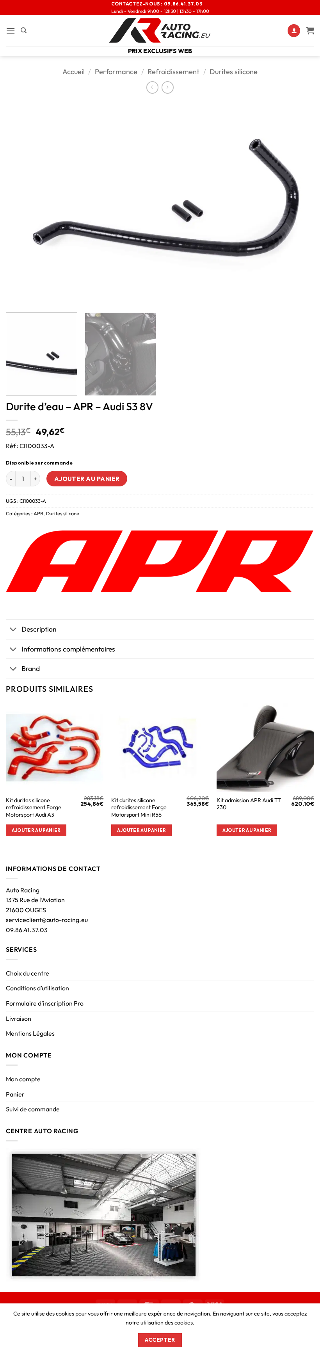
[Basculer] (13, 630)
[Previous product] (168, 87)
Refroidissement (173, 71)
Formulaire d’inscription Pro (45, 1003)
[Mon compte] (294, 30)
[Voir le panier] (310, 30)
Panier (15, 1094)
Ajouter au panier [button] (36, 830)
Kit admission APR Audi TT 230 (249, 804)
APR (38, 513)
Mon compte (23, 1079)
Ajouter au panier (87, 478)
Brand (30, 668)
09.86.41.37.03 (27, 930)
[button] (10, 30)
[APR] (159, 561)
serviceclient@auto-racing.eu (47, 920)
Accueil (73, 71)
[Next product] (152, 87)
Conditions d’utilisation (37, 988)
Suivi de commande (33, 1109)
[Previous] (22, 203)
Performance (116, 71)
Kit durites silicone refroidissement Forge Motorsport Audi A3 (33, 807)
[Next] (298, 203)
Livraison (18, 1018)
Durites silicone (234, 71)
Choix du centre (27, 973)
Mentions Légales (30, 1033)
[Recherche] (24, 30)
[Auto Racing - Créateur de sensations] (160, 30)
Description (39, 629)
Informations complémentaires (68, 648)
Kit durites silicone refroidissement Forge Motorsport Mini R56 (139, 807)
